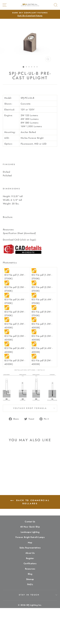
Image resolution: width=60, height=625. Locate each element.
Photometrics (10, 262)
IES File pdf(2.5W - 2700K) (14, 288)
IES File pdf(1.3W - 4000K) (14, 325)
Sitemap (30, 579)
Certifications (30, 563)
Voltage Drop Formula (30, 408)
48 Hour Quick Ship (30, 526)
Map (30, 542)
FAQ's (30, 584)
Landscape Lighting (30, 532)
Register (30, 558)
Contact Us (30, 521)
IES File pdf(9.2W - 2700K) (14, 313)
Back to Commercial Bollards (32, 502)
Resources (30, 568)
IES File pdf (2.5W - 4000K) (14, 337)
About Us (30, 553)
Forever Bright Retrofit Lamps (30, 537)
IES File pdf (14, 276)
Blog (30, 573)
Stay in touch (29, 594)
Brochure (8, 217)
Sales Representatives (30, 547)
